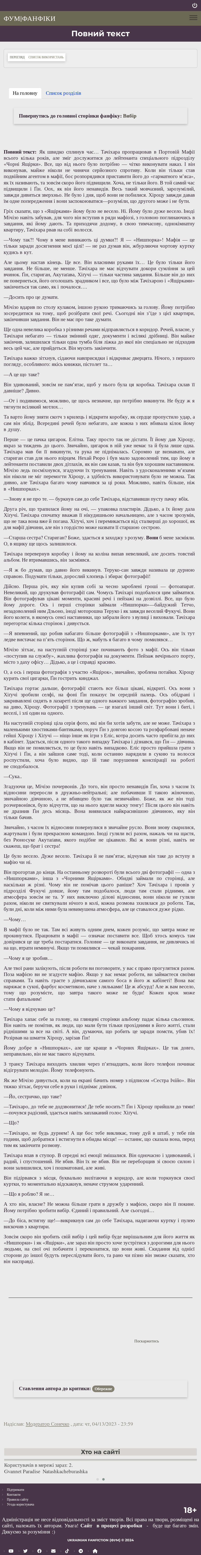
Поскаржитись (146, 1340)
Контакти (14, 1494)
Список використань (45, 57)
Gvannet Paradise (22, 1471)
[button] (97, 1479)
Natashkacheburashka (65, 1471)
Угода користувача (20, 1504)
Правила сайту (17, 1499)
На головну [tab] (25, 92)
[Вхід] (194, 5)
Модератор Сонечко (47, 1423)
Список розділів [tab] (63, 92)
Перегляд (18, 57)
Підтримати (15, 1489)
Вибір (130, 115)
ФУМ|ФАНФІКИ (30, 18)
